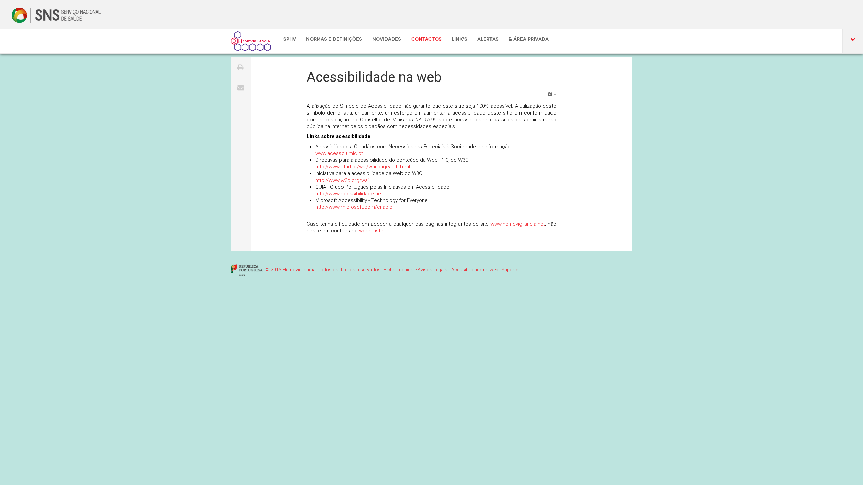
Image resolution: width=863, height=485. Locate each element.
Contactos (426, 39)
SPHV (289, 39)
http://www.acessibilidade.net (349, 194)
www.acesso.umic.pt (339, 153)
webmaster (372, 231)
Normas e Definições (334, 39)
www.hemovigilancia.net (517, 224)
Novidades (386, 39)
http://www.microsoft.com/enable (353, 207)
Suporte (509, 269)
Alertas (488, 39)
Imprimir (241, 67)
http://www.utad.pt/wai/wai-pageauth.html (362, 167)
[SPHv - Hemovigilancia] (251, 41)
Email (241, 87)
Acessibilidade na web (374, 77)
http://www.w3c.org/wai (342, 180)
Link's (459, 39)
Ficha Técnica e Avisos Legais (415, 269)
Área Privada (531, 39)
